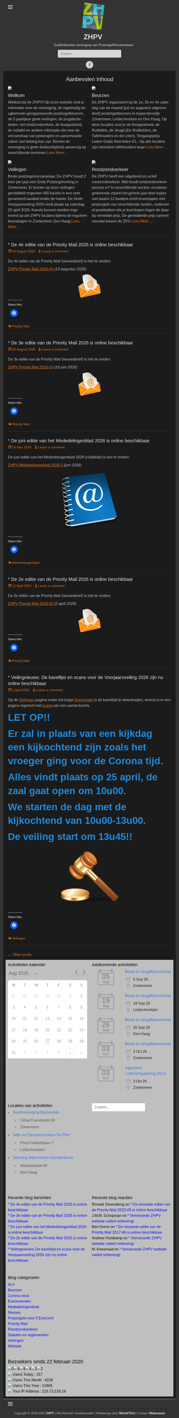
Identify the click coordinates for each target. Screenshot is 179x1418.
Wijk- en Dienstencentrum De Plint (41, 1135)
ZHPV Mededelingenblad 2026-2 (35, 465)
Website (14, 1346)
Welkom (16, 95)
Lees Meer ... (57, 153)
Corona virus (18, 1296)
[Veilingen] (47, 162)
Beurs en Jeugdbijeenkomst (148, 972)
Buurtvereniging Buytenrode (36, 1112)
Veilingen (17, 169)
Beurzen (100, 95)
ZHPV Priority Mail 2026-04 (30, 269)
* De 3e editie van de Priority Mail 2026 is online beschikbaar (70, 342)
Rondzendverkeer (110, 169)
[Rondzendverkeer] (131, 162)
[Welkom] (47, 88)
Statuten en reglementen (28, 1335)
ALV (11, 1284)
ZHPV (93, 37)
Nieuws (14, 1312)
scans (47, 705)
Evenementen (19, 1301)
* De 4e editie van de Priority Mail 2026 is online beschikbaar (70, 244)
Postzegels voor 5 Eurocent (30, 1318)
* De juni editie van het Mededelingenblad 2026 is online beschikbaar (79, 440)
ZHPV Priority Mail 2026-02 (30, 604)
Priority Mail (20, 326)
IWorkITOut (127, 1413)
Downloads (84, 700)
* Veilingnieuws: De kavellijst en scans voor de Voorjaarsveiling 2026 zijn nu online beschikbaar (46, 1254)
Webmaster (157, 1413)
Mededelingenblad (25, 562)
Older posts (19, 955)
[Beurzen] (131, 88)
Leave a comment (55, 251)
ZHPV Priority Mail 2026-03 (30, 367)
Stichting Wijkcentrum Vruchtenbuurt (43, 1158)
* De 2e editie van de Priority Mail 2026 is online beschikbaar (70, 579)
